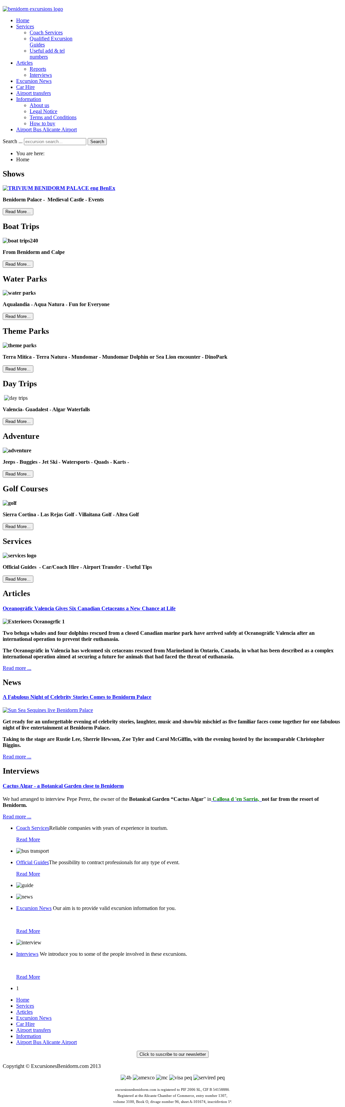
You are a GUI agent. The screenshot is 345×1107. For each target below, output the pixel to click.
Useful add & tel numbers (47, 54)
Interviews (41, 75)
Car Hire (25, 1024)
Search (97, 141)
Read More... (18, 211)
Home (22, 1000)
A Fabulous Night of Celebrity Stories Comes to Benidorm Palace (77, 697)
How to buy (42, 123)
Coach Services (46, 32)
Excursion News (34, 908)
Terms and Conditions (53, 117)
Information (28, 1036)
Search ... (13, 141)
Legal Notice (43, 111)
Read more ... (17, 668)
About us (39, 105)
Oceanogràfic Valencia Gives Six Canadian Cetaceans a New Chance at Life (89, 608)
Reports (38, 69)
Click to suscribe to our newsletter (172, 1054)
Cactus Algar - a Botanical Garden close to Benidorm (63, 786)
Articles (24, 1012)
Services (25, 1006)
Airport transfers (33, 1030)
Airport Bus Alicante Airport (46, 129)
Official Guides (32, 862)
